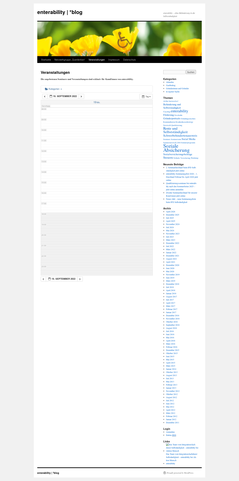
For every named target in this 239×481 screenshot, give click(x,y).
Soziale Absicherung (176, 147)
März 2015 (170, 365)
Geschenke (178, 115)
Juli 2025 (170, 217)
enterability (179, 110)
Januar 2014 (171, 368)
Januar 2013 (171, 387)
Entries (171, 435)
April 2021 (170, 261)
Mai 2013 (170, 381)
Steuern (168, 157)
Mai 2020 (170, 271)
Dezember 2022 (172, 243)
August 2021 (171, 258)
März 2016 (170, 343)
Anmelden (170, 431)
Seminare (166, 139)
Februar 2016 (171, 346)
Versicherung (185, 158)
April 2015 (170, 362)
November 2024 (173, 224)
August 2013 (171, 375)
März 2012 (170, 413)
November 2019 (173, 274)
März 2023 (170, 239)
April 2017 (170, 302)
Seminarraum (176, 139)
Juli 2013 (170, 378)
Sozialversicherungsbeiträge (177, 154)
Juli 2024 (170, 227)
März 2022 (170, 249)
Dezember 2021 (172, 255)
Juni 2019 (170, 277)
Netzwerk (167, 125)
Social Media (188, 139)
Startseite (46, 59)
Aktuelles (170, 82)
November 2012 (173, 391)
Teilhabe (176, 158)
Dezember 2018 (172, 283)
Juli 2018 (170, 287)
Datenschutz (129, 59)
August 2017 (171, 296)
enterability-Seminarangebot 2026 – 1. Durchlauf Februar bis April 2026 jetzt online (182, 176)
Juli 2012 (170, 400)
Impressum (114, 59)
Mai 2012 (170, 406)
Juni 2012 (170, 403)
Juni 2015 (170, 356)
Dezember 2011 (172, 422)
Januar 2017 (171, 312)
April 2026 (170, 211)
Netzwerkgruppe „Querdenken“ (69, 59)
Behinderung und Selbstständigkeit (172, 105)
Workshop (194, 158)
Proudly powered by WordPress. (180, 472)
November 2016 (173, 318)
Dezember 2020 (172, 265)
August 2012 (171, 397)
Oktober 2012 (172, 394)
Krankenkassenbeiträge (184, 122)
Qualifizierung (176, 125)
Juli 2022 (170, 246)
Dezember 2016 (172, 315)
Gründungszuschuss (188, 118)
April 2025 (170, 221)
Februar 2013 (171, 384)
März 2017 (170, 306)
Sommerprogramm (188, 142)
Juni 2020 (170, 268)
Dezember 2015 (172, 350)
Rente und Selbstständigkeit (175, 130)
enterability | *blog (59, 12)
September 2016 (173, 324)
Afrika (165, 101)
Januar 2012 (171, 419)
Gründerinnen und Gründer (177, 88)
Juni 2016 (170, 334)
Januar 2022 (171, 252)
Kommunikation (169, 122)
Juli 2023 (170, 236)
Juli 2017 (170, 299)
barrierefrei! (173, 101)
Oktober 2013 (172, 372)
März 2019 (170, 280)
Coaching (166, 111)
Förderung (168, 114)
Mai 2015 (170, 359)
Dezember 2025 (172, 214)
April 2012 (170, 409)
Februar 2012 (171, 416)
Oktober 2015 (172, 353)
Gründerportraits (171, 118)
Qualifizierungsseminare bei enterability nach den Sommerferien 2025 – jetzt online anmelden (181, 186)
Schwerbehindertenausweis (180, 135)
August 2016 (171, 328)
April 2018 (170, 290)
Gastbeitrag (170, 85)
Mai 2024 (170, 230)
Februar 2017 (171, 309)
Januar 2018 (171, 293)
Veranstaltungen (97, 59)
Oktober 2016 (172, 321)
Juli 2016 (170, 331)
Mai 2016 (170, 337)
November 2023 (173, 233)
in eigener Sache (173, 91)
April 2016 (170, 340)
